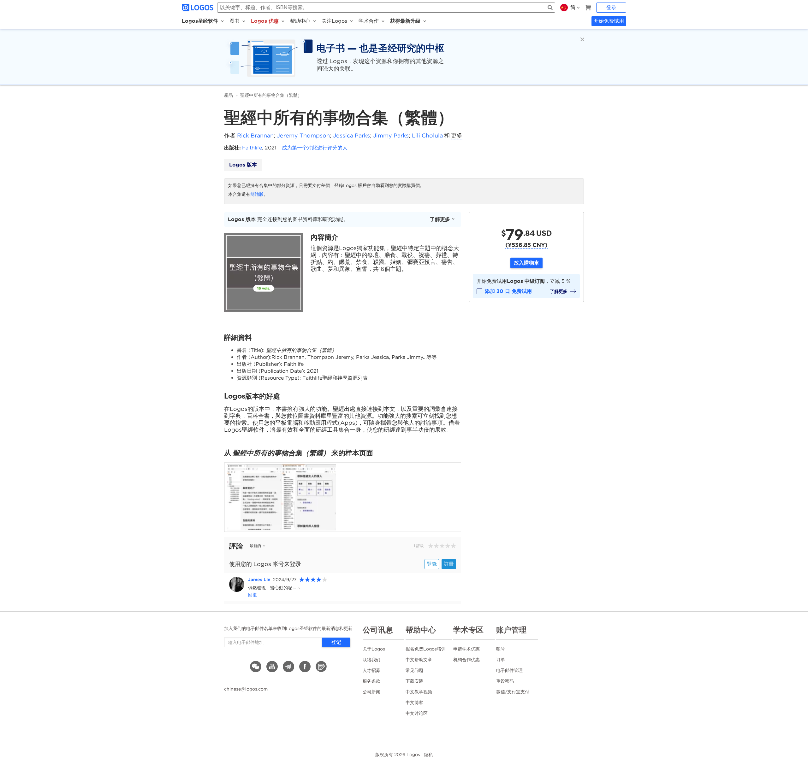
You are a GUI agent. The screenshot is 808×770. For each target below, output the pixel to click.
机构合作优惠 (466, 659)
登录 (611, 7)
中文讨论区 (417, 713)
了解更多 (440, 219)
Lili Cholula (427, 135)
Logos (413, 754)
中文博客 (414, 702)
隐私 (428, 754)
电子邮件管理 (509, 670)
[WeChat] (255, 666)
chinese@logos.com (246, 688)
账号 (500, 648)
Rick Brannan (255, 135)
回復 (252, 594)
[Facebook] (305, 666)
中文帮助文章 (419, 659)
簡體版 (257, 194)
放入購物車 (526, 262)
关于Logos (374, 648)
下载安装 (414, 681)
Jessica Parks (351, 135)
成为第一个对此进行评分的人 (315, 148)
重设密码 (505, 681)
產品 (228, 95)
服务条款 (371, 681)
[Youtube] (272, 666)
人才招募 (371, 670)
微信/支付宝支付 (512, 691)
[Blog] (321, 666)
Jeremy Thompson (303, 135)
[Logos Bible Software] (198, 7)
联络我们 (371, 659)
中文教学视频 (419, 691)
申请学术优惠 (466, 648)
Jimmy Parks (391, 135)
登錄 (432, 564)
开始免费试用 (609, 21)
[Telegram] (288, 666)
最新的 (255, 545)
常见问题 (414, 670)
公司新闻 (371, 691)
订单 (500, 659)
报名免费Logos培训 (426, 648)
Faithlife (252, 148)
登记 (336, 642)
